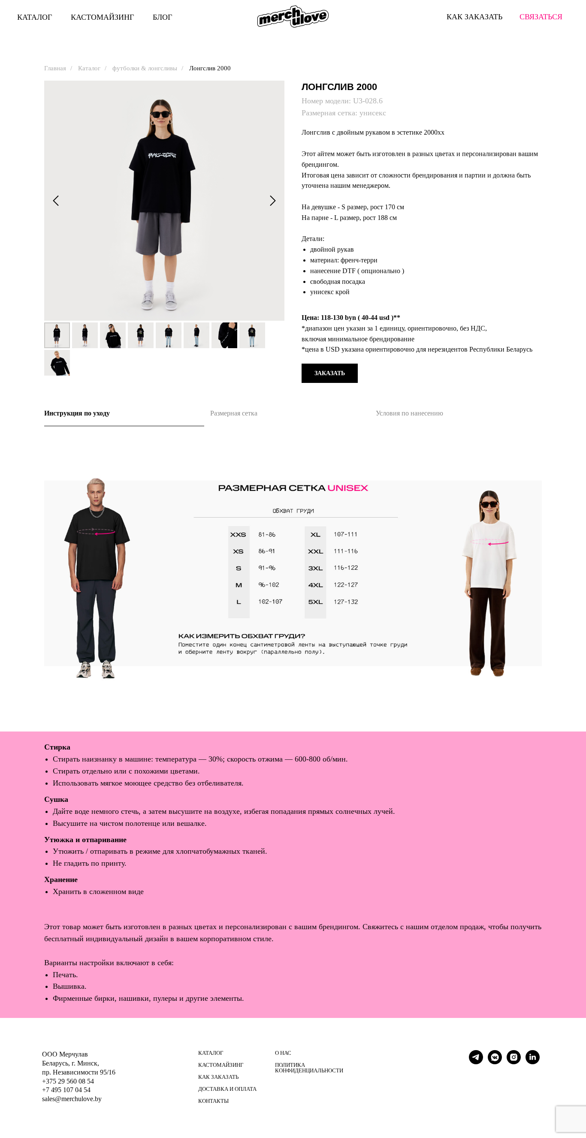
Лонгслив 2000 (210, 68)
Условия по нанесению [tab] (409, 413)
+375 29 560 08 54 (68, 1081)
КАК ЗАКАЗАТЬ (218, 1077)
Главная (55, 68)
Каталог (89, 68)
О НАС (283, 1053)
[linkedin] (533, 1062)
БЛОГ (162, 17)
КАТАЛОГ (34, 17)
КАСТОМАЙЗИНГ (102, 17)
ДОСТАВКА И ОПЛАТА (227, 1089)
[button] (330, 373)
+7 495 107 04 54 (66, 1089)
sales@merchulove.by (72, 1098)
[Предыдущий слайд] (56, 201)
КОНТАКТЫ (213, 1101)
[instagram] (514, 1062)
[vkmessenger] (495, 1062)
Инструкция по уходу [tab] (77, 413)
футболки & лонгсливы (144, 68)
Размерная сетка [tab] (233, 413)
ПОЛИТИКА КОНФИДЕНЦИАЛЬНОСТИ (309, 1067)
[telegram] (476, 1062)
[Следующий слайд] (273, 201)
